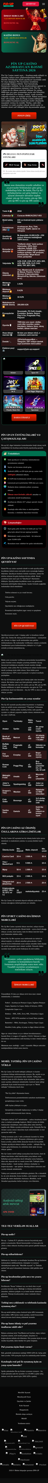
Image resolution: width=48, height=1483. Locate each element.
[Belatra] (16, 1465)
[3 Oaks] (38, 1454)
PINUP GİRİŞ (24, 115)
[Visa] (5, 1431)
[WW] (24, 1437)
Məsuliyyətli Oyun (24, 1397)
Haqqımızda (24, 1410)
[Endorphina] (25, 1448)
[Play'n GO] (11, 1454)
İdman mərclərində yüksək (20, 494)
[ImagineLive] (24, 1442)
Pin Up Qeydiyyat (24, 626)
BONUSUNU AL (11, 23)
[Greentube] (11, 1448)
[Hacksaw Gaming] (24, 1460)
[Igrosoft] (38, 1448)
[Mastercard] (16, 1431)
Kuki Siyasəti (24, 1405)
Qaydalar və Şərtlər (24, 1401)
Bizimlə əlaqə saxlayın (24, 1414)
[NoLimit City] (38, 1442)
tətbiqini (11, 474)
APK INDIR (8, 1212)
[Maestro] (41, 1431)
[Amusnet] (28, 1465)
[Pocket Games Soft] (42, 1465)
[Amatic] (4, 1465)
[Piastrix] (29, 1431)
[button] (44, 1474)
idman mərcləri (24, 985)
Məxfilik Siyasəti (24, 1392)
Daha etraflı (22, 417)
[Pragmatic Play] (10, 1442)
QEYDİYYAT (31, 4)
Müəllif (24, 1418)
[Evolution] (25, 1454)
